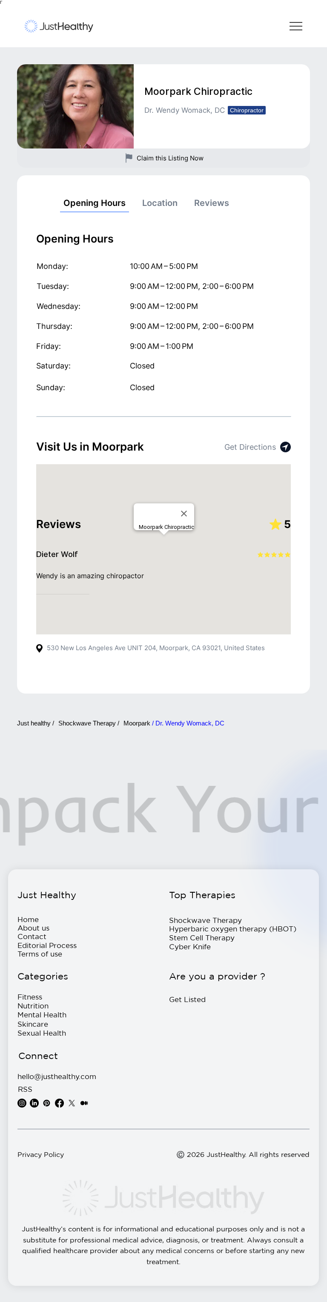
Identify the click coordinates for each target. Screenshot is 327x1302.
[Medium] (84, 1103)
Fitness (29, 997)
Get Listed (187, 999)
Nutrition (33, 1006)
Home (28, 919)
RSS (25, 1089)
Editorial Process (47, 945)
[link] (94, 203)
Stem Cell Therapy (202, 938)
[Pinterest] (46, 1103)
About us (33, 928)
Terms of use (39, 954)
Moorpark (137, 723)
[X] (71, 1103)
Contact (31, 936)
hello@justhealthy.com (56, 1076)
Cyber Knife (190, 946)
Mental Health (41, 1015)
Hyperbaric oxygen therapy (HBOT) (232, 929)
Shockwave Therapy (205, 920)
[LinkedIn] (34, 1103)
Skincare (32, 1024)
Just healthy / (35, 723)
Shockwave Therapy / (88, 723)
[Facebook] (59, 1103)
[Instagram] (21, 1103)
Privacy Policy (40, 1154)
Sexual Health (41, 1033)
